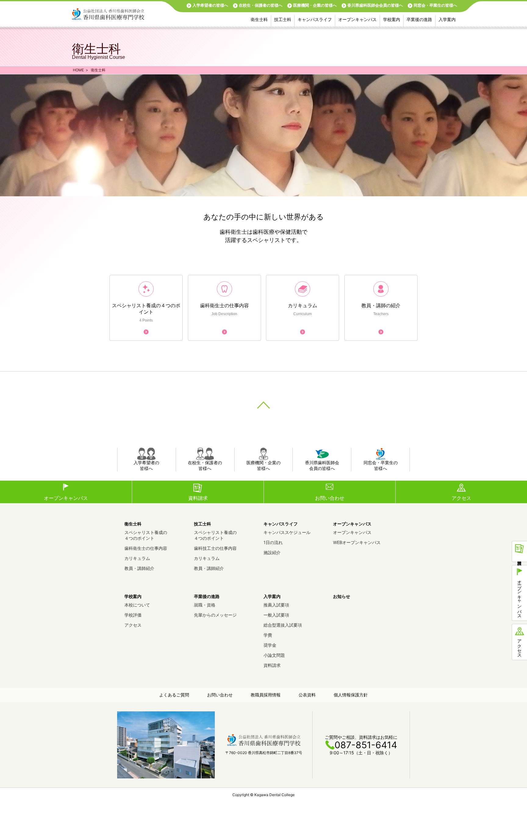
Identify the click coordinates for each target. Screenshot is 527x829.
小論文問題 (274, 655)
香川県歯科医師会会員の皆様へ (375, 5)
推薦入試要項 (276, 604)
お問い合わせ (329, 498)
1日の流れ (273, 542)
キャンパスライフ (315, 19)
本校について (137, 604)
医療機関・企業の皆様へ (315, 5)
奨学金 (270, 645)
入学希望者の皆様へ (210, 5)
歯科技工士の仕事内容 (215, 548)
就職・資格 (204, 604)
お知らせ (341, 596)
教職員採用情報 (266, 694)
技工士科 (282, 19)
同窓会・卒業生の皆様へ (435, 5)
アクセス (461, 498)
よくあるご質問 (174, 694)
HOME (78, 70)
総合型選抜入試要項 (283, 625)
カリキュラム (137, 558)
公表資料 (307, 694)
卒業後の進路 (419, 19)
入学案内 (447, 19)
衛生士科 (259, 19)
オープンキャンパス (357, 19)
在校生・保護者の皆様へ (260, 5)
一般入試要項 (276, 614)
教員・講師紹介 (139, 568)
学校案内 (391, 19)
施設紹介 (272, 552)
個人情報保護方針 (351, 694)
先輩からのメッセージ (215, 614)
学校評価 (133, 614)
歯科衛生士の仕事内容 (145, 548)
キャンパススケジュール (287, 532)
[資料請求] (519, 551)
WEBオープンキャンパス (357, 542)
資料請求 (198, 498)
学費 (268, 635)
